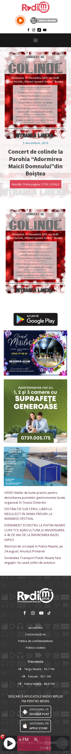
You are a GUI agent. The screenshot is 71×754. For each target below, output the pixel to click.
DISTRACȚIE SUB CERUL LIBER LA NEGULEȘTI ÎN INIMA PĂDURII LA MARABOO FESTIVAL (28, 514)
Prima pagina (31, 184)
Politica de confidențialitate (35, 641)
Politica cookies (35, 647)
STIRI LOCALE (50, 184)
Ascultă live (35, 628)
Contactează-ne (35, 634)
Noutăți (16, 184)
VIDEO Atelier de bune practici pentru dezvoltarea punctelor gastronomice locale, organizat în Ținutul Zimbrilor (35, 497)
